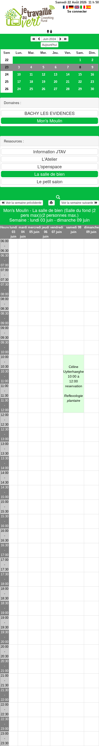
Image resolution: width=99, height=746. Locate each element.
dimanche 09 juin (91, 229)
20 (55, 82)
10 (19, 74)
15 (80, 74)
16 (92, 74)
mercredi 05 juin (34, 229)
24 (6, 74)
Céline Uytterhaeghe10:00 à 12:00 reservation (73, 383)
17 (19, 82)
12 (43, 74)
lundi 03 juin (13, 231)
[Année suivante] (65, 39)
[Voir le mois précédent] (39, 39)
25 (6, 82)
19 (43, 82)
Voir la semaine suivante (78, 202)
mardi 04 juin (23, 231)
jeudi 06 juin (45, 231)
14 (67, 74)
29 (80, 89)
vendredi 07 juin (56, 229)
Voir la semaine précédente (23, 202)
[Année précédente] (33, 39)
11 (31, 74)
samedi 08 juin (73, 229)
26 (6, 89)
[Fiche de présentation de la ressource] (49, 197)
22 (6, 60)
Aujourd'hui (49, 44)
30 (92, 89)
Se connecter (77, 11)
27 (55, 89)
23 (6, 67)
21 (67, 82)
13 (55, 74)
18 (31, 82)
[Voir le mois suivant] (60, 39)
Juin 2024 (49, 39)
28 (67, 89)
